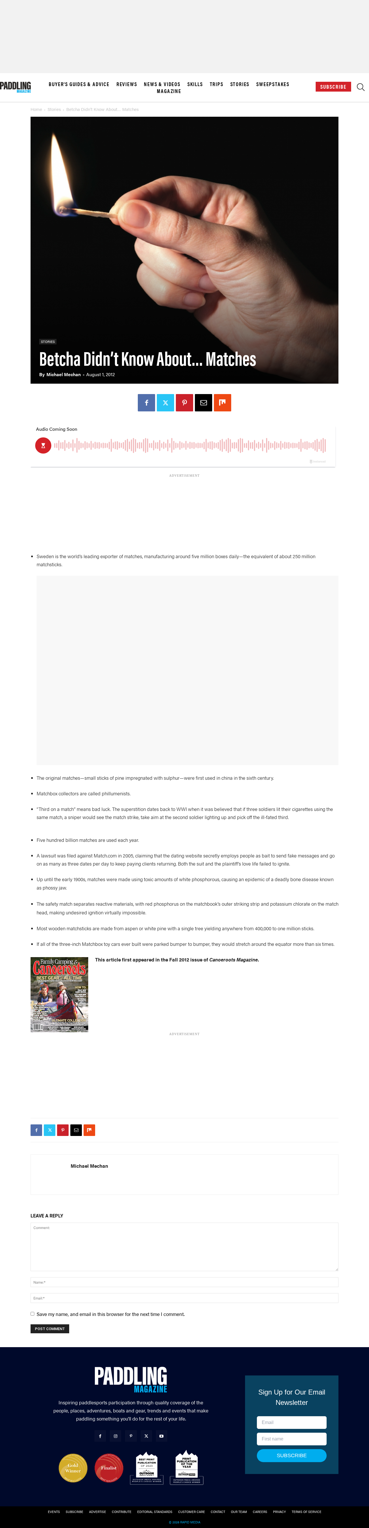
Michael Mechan (63, 374)
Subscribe (333, 86)
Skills (195, 84)
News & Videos (162, 84)
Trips (216, 84)
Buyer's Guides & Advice (79, 84)
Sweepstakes (272, 84)
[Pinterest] (184, 402)
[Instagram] (115, 1436)
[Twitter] (165, 402)
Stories (240, 84)
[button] (361, 88)
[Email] (203, 402)
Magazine (169, 91)
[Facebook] (146, 402)
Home (36, 109)
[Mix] (222, 402)
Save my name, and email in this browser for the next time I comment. (110, 1313)
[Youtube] (161, 1436)
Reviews (126, 84)
